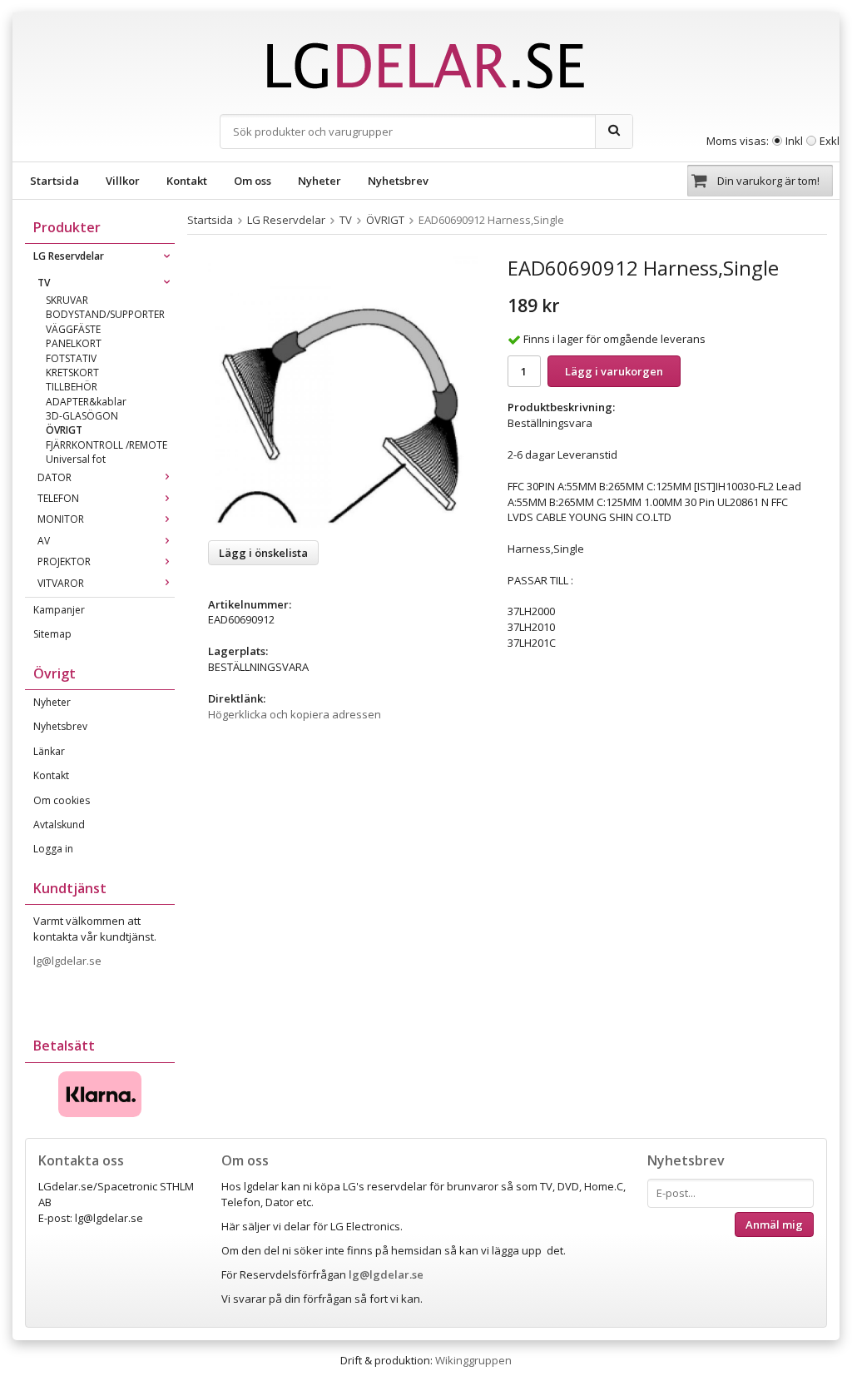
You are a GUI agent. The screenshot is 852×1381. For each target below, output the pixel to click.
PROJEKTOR (64, 561)
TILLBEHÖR (71, 387)
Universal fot (76, 459)
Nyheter (319, 180)
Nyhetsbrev (398, 180)
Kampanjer (59, 610)
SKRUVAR (67, 300)
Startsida (54, 180)
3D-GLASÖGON (82, 416)
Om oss (252, 180)
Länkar (49, 751)
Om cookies (61, 800)
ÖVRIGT (64, 430)
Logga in (53, 849)
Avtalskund (59, 824)
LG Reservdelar (68, 256)
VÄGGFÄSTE (73, 329)
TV (43, 283)
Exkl (830, 140)
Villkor (123, 180)
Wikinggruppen (473, 1360)
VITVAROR (60, 583)
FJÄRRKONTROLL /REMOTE (106, 445)
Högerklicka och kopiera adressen (294, 714)
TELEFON (58, 498)
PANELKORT (74, 343)
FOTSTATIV (71, 358)
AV (43, 541)
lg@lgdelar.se (68, 960)
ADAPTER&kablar (86, 402)
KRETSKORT (72, 372)
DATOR (54, 477)
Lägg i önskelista (263, 552)
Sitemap (52, 634)
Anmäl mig (774, 1224)
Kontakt (186, 180)
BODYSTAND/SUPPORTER (105, 314)
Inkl (794, 140)
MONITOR (60, 519)
